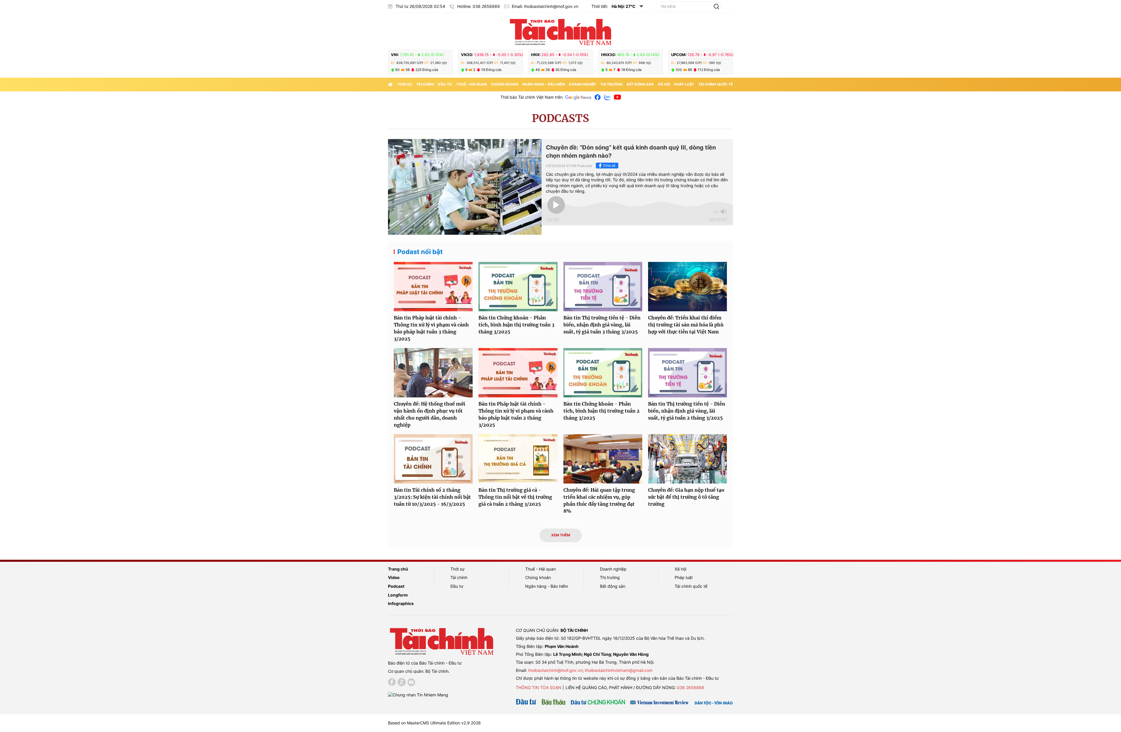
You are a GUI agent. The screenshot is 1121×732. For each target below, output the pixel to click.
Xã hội (664, 84)
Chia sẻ (609, 165)
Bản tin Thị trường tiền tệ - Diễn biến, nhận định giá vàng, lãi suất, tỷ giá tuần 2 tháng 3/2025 (686, 411)
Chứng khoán (504, 84)
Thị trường (611, 84)
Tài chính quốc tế (715, 84)
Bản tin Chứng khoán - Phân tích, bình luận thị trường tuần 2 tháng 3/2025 (601, 411)
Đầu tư (445, 84)
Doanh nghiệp (582, 84)
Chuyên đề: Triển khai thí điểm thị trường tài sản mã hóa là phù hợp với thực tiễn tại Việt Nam (685, 325)
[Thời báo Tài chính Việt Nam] (560, 31)
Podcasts (560, 118)
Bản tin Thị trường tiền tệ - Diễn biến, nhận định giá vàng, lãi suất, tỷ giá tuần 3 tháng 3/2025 (601, 325)
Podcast (396, 586)
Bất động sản (640, 84)
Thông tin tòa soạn (538, 687)
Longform (398, 594)
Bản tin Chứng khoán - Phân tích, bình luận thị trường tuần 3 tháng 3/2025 (516, 325)
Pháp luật (684, 84)
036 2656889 (690, 687)
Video (394, 577)
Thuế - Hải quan (471, 84)
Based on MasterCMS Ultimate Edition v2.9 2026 (434, 722)
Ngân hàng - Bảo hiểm (543, 84)
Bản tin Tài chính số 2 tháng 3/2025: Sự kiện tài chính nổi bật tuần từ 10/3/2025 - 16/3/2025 (432, 497)
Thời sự (404, 84)
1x (716, 211)
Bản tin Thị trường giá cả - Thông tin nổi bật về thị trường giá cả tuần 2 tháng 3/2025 (515, 497)
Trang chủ (398, 568)
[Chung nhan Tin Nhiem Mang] (418, 694)
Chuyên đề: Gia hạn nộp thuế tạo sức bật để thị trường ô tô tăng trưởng (686, 497)
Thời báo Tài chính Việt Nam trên (531, 97)
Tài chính (425, 84)
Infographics (401, 603)
